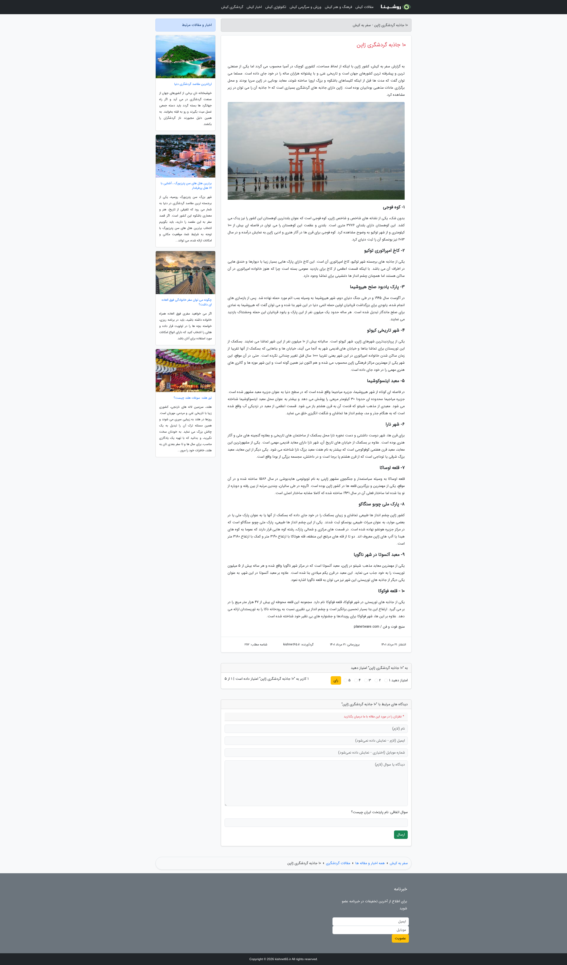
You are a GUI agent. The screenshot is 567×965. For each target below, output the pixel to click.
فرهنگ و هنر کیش (338, 7)
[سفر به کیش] (395, 7)
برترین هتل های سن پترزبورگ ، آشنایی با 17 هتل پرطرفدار (186, 185)
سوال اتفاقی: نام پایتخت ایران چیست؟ (379, 812)
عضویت (400, 938)
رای (336, 680)
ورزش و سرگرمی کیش (305, 7)
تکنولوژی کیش (275, 7)
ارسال (401, 834)
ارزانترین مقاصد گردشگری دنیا (193, 84)
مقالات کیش (364, 7)
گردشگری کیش (232, 7)
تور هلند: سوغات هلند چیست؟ (193, 398)
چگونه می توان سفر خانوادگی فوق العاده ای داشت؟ (187, 302)
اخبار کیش (254, 7)
